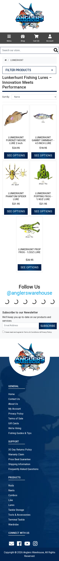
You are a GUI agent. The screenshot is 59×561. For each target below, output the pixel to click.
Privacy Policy (46, 332)
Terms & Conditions (31, 332)
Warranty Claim (16, 454)
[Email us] (12, 543)
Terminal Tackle (16, 519)
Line (10, 500)
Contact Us (14, 399)
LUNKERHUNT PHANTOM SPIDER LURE (16, 196)
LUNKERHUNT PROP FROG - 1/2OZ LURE (29, 251)
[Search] (56, 50)
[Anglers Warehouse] (29, 16)
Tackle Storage (16, 509)
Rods (11, 485)
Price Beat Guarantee (19, 459)
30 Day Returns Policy (20, 449)
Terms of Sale (15, 418)
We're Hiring (14, 428)
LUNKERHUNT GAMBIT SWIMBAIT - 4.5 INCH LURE (43, 140)
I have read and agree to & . (28, 332)
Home (11, 394)
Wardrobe (13, 524)
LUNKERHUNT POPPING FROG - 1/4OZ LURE (43, 196)
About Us (13, 403)
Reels (11, 490)
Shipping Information (19, 464)
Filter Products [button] (29, 70)
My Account (14, 408)
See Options (16, 155)
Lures (11, 505)
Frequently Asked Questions (23, 469)
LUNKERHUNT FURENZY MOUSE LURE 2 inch (16, 140)
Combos (12, 495)
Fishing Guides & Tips (19, 433)
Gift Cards (13, 423)
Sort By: (6, 97)
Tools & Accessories (19, 514)
